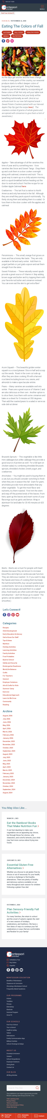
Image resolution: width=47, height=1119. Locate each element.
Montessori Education (18, 978)
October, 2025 (8, 748)
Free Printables (8, 656)
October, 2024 (8, 786)
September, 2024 (9, 789)
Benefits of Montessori (14, 981)
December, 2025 (9, 741)
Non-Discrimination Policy (15, 1105)
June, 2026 (7, 722)
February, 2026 (8, 735)
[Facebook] (3, 41)
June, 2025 (7, 761)
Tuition (9, 1033)
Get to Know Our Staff (10, 637)
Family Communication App (16, 1038)
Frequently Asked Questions (16, 989)
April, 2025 (7, 767)
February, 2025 (8, 773)
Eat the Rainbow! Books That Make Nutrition (22, 824)
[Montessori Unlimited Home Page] (15, 954)
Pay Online (13, 962)
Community (7, 701)
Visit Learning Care (13, 1099)
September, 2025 (9, 751)
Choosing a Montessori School (17, 986)
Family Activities (9, 653)
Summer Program (12, 1012)
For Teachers (8, 676)
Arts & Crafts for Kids (10, 685)
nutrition (17, 36)
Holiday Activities (9, 647)
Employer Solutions (10, 682)
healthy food (33, 32)
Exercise (6, 692)
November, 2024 (9, 783)
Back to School (8, 660)
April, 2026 (7, 728)
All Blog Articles (12, 1075)
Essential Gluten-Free (20, 866)
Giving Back (10, 1064)
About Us (11, 1050)
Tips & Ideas (7, 640)
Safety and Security (10, 663)
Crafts (5, 673)
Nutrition (6, 644)
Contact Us (10, 1067)
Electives (9, 1009)
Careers (9, 1056)
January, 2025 (8, 777)
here (30, 107)
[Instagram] (8, 614)
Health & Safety (12, 1030)
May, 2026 (6, 725)
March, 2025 (7, 770)
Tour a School (11, 1027)
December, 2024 (9, 780)
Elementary (10, 1007)
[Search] (37, 1087)
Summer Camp (8, 689)
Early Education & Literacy (12, 634)
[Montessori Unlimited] (8, 7)
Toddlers (9, 1001)
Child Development (10, 631)
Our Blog (11, 1072)
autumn (6, 32)
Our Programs (14, 995)
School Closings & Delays (15, 1044)
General (6, 679)
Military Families (12, 1041)
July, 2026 (6, 719)
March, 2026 (7, 732)
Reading (6, 705)
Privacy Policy (11, 1101)
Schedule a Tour (15, 960)
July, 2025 (6, 757)
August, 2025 (7, 754)
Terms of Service (12, 1103)
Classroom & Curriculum (14, 983)
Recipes (6, 628)
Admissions (11, 1036)
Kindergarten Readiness (12, 666)
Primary (9, 1004)
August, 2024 (7, 793)
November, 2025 (9, 744)
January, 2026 (8, 738)
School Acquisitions (13, 1059)
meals (6, 36)
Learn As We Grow (9, 698)
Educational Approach (11, 695)
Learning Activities (10, 650)
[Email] (12, 41)
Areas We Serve (12, 1107)
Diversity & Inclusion (13, 1053)
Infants (9, 998)
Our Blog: (6, 21)
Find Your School (7, 13)
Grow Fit (9, 1015)
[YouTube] (17, 614)
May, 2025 (6, 764)
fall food (18, 32)
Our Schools (13, 1022)
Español (12, 965)
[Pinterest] (7, 41)
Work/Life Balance (9, 669)
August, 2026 (7, 716)
